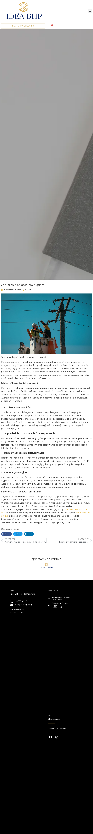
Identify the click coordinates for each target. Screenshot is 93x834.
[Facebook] (50, 737)
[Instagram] (57, 737)
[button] (90, 11)
